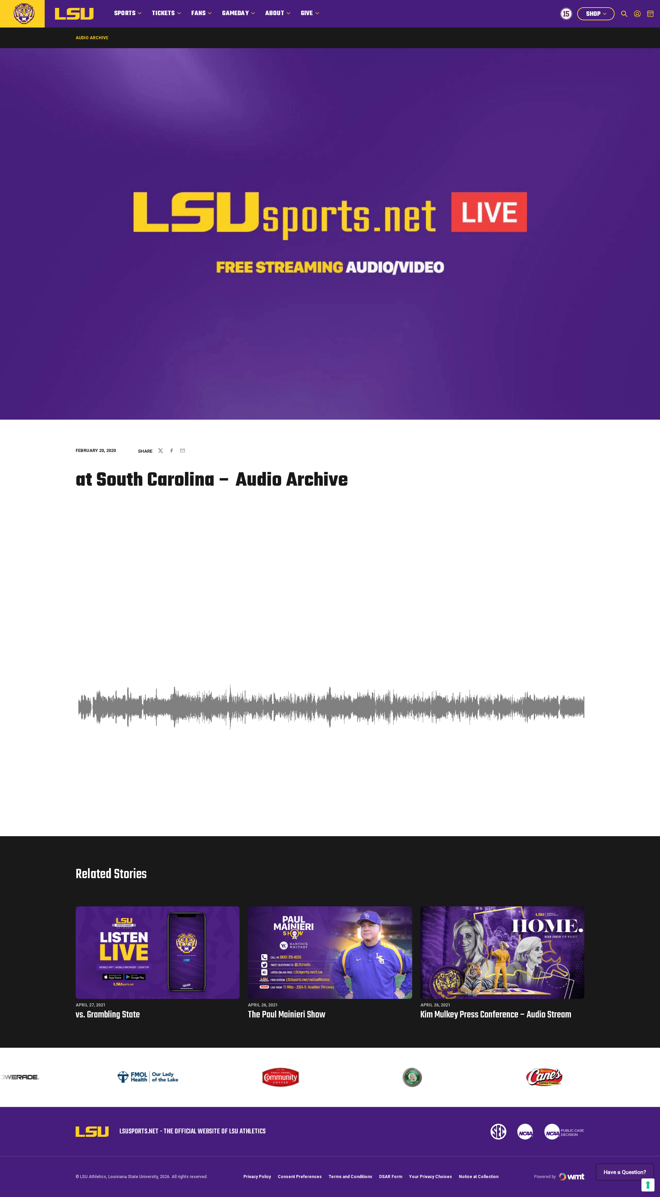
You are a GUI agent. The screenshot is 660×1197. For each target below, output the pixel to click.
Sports (124, 14)
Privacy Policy (257, 1176)
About (274, 14)
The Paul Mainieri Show (286, 1014)
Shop (600, 14)
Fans (198, 14)
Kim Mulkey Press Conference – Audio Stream (495, 1014)
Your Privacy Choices (430, 1176)
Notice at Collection (478, 1176)
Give (307, 14)
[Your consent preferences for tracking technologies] (647, 1184)
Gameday (235, 14)
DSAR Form (390, 1176)
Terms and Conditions (350, 1176)
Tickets (163, 14)
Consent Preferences (300, 1176)
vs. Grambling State (108, 1014)
